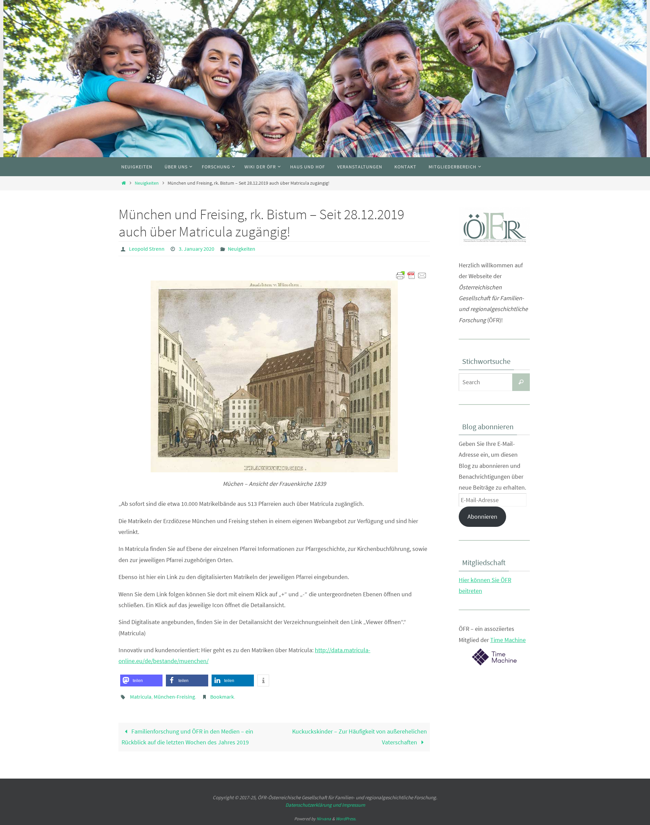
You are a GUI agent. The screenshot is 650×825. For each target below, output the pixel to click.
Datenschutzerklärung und (313, 805)
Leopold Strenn (147, 248)
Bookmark (222, 696)
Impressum (353, 805)
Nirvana (324, 819)
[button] (141, 680)
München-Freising (174, 696)
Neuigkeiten (147, 183)
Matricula (140, 696)
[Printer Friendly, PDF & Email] (411, 275)
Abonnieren (482, 516)
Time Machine (508, 640)
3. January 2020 (196, 248)
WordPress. (346, 819)
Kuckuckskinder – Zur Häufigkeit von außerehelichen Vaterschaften (359, 736)
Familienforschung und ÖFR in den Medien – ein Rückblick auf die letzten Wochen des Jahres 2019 (187, 736)
